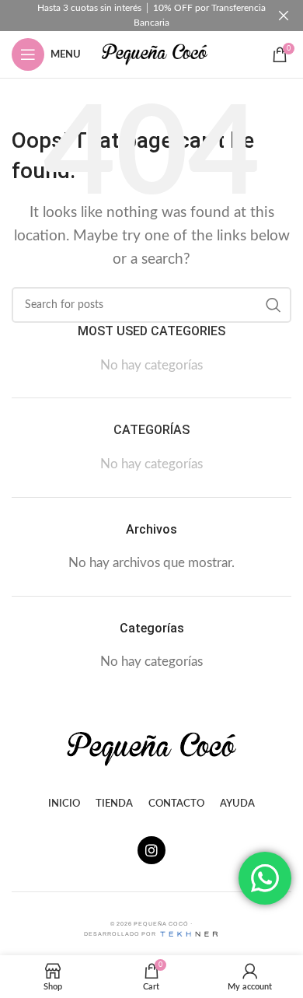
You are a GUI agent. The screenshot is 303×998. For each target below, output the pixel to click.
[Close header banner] (283, 15)
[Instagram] (151, 850)
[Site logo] (154, 53)
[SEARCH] (273, 305)
